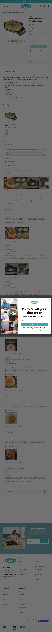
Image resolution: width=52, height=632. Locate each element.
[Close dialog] (49, 300)
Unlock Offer (34, 324)
